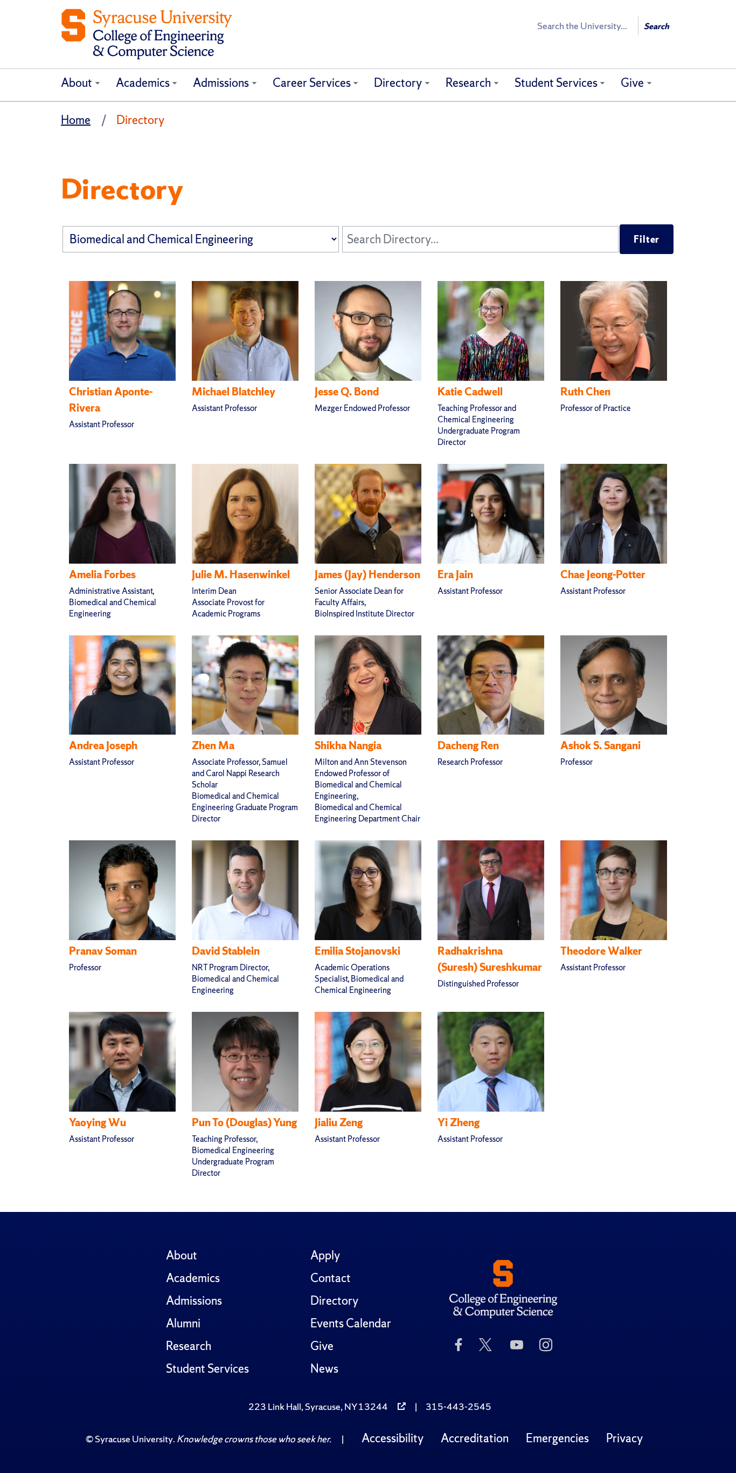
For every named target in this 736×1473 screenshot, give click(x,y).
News (324, 1368)
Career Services (312, 83)
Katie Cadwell (470, 392)
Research (468, 83)
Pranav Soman (103, 951)
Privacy (624, 1438)
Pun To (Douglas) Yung (244, 1122)
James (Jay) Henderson (367, 574)
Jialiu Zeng (339, 1122)
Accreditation (475, 1438)
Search (656, 26)
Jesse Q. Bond (347, 392)
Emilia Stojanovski (357, 951)
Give (632, 83)
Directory (398, 83)
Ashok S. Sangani (600, 745)
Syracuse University (134, 1439)
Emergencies (557, 1438)
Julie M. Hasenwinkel (241, 574)
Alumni (183, 1323)
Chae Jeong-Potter (602, 574)
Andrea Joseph (103, 745)
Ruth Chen (585, 392)
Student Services (556, 83)
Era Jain (455, 574)
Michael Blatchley (233, 392)
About (76, 83)
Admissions (221, 83)
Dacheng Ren (468, 745)
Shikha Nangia (348, 745)
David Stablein (226, 951)
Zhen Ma (213, 745)
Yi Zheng (459, 1122)
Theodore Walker (601, 951)
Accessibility (392, 1438)
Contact (330, 1278)
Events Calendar (350, 1323)
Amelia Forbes (102, 574)
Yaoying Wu (97, 1122)
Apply (325, 1255)
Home (76, 120)
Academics (143, 83)
